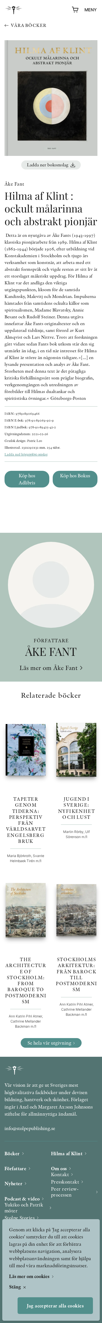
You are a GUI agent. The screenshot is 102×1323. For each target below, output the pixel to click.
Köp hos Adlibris (27, 479)
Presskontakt (65, 1182)
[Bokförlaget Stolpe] (14, 10)
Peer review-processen (64, 1192)
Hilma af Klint (66, 1153)
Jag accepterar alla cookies (55, 1305)
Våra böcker (28, 25)
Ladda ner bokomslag (47, 165)
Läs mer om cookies (29, 1276)
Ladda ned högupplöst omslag (26, 454)
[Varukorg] (75, 10)
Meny (90, 9)
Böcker (12, 1153)
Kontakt (60, 1174)
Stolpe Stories (20, 1218)
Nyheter (13, 1183)
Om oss (59, 1168)
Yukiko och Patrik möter (24, 1208)
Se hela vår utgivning (49, 1043)
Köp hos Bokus (75, 475)
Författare (15, 1168)
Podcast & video (22, 1199)
